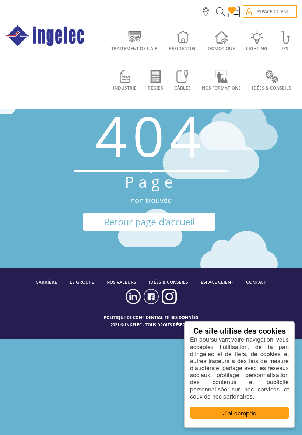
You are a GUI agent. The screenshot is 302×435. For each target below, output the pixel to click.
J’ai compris (239, 412)
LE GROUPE (82, 282)
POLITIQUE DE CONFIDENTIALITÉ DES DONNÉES (151, 317)
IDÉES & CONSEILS (168, 282)
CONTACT (256, 282)
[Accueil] (45, 35)
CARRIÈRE (46, 282)
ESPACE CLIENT (217, 282)
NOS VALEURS (121, 282)
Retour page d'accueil (149, 221)
